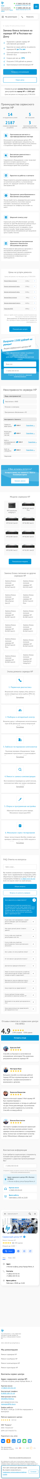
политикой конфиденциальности (23, 375)
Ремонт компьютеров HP (10, 1363)
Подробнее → (30, 425)
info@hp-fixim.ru (7, 1399)
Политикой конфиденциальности (20, 1172)
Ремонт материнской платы (12, 286)
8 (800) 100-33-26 (8, 1393)
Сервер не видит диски (8, 425)
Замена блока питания (10, 297)
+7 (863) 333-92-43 (23, 4)
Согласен (33, 1472)
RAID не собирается (7, 450)
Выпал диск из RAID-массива (7, 433)
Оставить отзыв (20, 1038)
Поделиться (3, 1441)
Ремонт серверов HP (9, 1354)
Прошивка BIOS (8, 308)
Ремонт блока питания (10, 281)
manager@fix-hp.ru (8, 1404)
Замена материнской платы (12, 292)
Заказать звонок (20, 481)
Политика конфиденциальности (20, 1458)
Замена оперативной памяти (12, 303)
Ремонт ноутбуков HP (9, 1359)
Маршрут (10, 1251)
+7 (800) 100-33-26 (23, 8)
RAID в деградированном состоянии (9, 442)
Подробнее (20, 697)
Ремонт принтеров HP (9, 1367)
